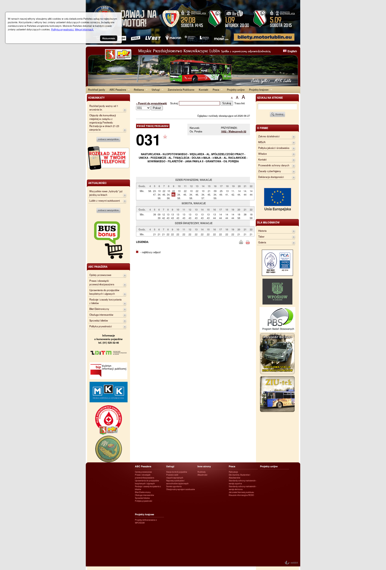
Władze (262, 153)
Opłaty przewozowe (100, 275)
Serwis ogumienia (174, 486)
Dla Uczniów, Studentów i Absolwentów (239, 476)
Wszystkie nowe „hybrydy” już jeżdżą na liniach (106, 192)
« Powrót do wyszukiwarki (151, 103)
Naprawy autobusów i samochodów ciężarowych (177, 482)
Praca (214, 89)
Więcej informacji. (84, 29)
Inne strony (204, 466)
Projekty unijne (236, 89)
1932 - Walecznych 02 (233, 131)
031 (148, 139)
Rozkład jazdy (96, 89)
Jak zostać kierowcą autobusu (241, 492)
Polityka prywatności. (62, 29)
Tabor (261, 236)
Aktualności (202, 474)
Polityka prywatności (100, 326)
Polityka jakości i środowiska (273, 148)
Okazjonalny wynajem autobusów (180, 489)
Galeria (262, 242)
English (292, 51)
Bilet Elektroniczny (99, 309)
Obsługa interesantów (101, 314)
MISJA (261, 142)
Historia (262, 230)
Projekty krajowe (258, 89)
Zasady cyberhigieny (269, 171)
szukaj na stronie (270, 97)
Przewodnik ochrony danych (273, 165)
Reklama (138, 89)
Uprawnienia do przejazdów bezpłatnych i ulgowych (104, 291)
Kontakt (203, 89)
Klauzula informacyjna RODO (241, 495)
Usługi (154, 89)
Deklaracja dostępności (271, 177)
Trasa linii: (239, 103)
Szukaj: (174, 103)
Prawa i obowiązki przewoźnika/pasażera (101, 282)
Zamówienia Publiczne (181, 89)
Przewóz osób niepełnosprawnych (174, 476)
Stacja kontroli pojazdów (176, 471)
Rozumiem (108, 38)
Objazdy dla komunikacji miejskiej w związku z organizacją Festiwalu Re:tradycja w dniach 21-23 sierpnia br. (104, 122)
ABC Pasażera (116, 89)
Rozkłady (201, 471)
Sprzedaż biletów (98, 320)
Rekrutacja (233, 471)
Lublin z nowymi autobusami (104, 200)
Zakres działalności (268, 136)
